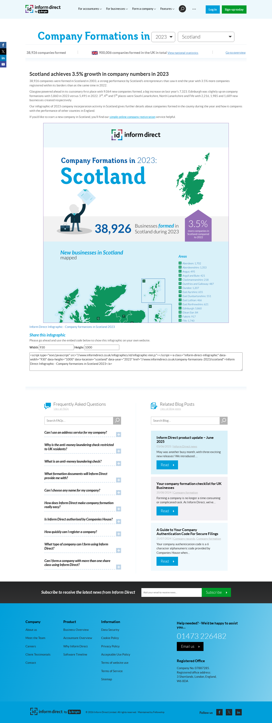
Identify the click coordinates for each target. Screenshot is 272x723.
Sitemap (106, 679)
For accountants (89, 8)
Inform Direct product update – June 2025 (185, 439)
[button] (163, 37)
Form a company (143, 8)
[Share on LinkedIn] (3, 58)
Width (33, 347)
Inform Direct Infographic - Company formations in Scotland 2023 (72, 326)
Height (79, 347)
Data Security (110, 629)
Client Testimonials (38, 654)
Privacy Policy (110, 646)
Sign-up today (234, 9)
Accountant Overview (77, 638)
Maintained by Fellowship (151, 712)
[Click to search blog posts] (224, 421)
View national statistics (182, 52)
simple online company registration (132, 117)
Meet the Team (35, 638)
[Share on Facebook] (3, 45)
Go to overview (236, 52)
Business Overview (76, 629)
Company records (184, 538)
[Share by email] (3, 64)
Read (165, 465)
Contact (30, 662)
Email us (187, 646)
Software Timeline (75, 654)
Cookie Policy (110, 638)
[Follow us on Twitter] (229, 712)
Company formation (185, 492)
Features (166, 8)
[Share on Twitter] (3, 51)
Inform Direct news (185, 446)
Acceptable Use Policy (115, 654)
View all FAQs (61, 408)
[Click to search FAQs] (117, 421)
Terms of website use (114, 662)
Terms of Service (112, 671)
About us (31, 629)
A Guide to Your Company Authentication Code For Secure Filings (187, 532)
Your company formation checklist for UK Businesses (189, 486)
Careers (30, 646)
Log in (213, 9)
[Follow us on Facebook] (219, 712)
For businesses (116, 8)
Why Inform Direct (75, 646)
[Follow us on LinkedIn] (238, 712)
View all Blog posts (170, 408)
